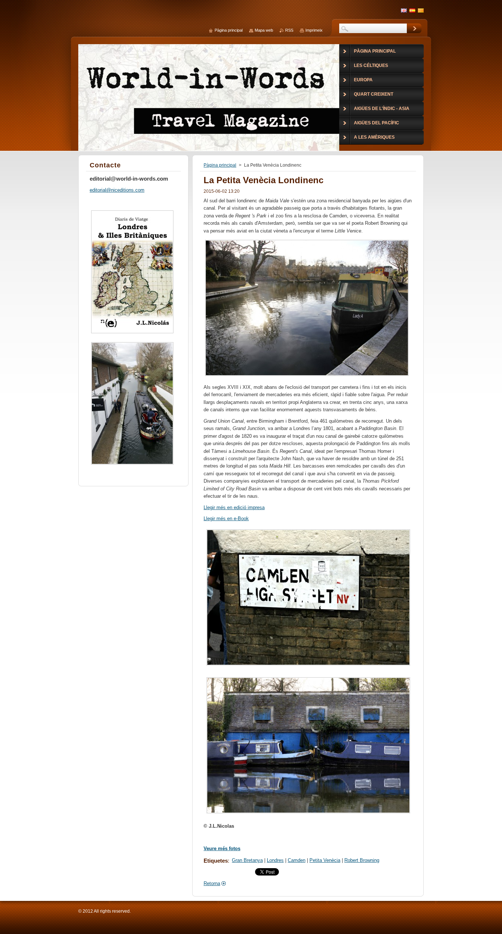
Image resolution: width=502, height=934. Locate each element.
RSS (289, 30)
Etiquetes (216, 860)
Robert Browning (361, 860)
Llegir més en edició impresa (234, 507)
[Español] (412, 10)
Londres (275, 860)
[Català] (421, 10)
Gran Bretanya (247, 860)
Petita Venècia (324, 860)
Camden (296, 860)
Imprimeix (314, 30)
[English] (404, 10)
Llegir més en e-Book (226, 518)
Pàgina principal (220, 165)
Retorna (212, 883)
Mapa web (264, 30)
